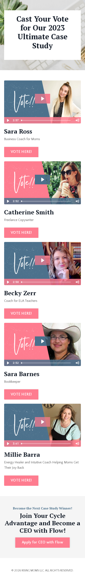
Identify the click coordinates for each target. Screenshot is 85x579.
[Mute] (77, 120)
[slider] (46, 120)
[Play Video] (8, 120)
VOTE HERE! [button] (21, 152)
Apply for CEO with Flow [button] (42, 542)
